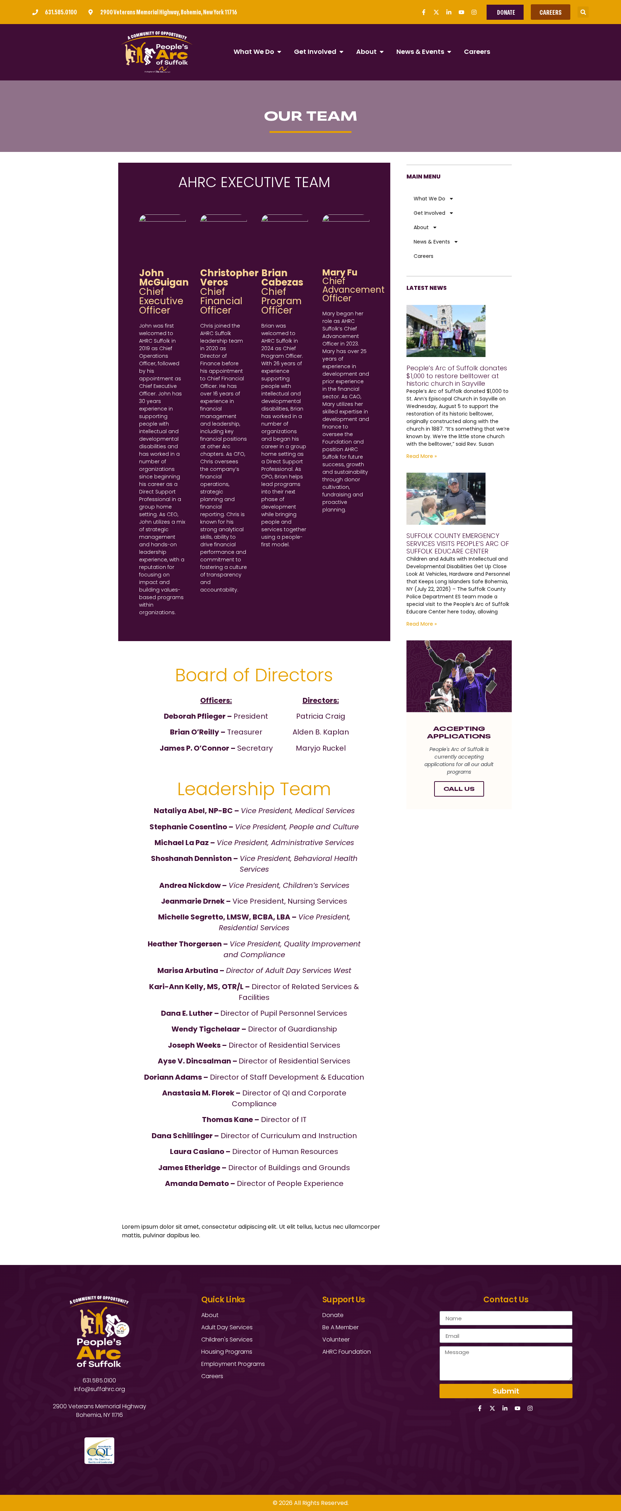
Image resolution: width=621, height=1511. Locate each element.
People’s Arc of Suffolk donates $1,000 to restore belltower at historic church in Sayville (456, 375)
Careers (423, 256)
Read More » (421, 456)
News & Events (432, 241)
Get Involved (429, 213)
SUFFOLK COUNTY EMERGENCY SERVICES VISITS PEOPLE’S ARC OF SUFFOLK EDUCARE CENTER (457, 543)
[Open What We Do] (279, 51)
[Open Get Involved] (341, 51)
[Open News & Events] (449, 51)
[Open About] (381, 51)
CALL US (459, 788)
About (421, 227)
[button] (583, 12)
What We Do (429, 198)
